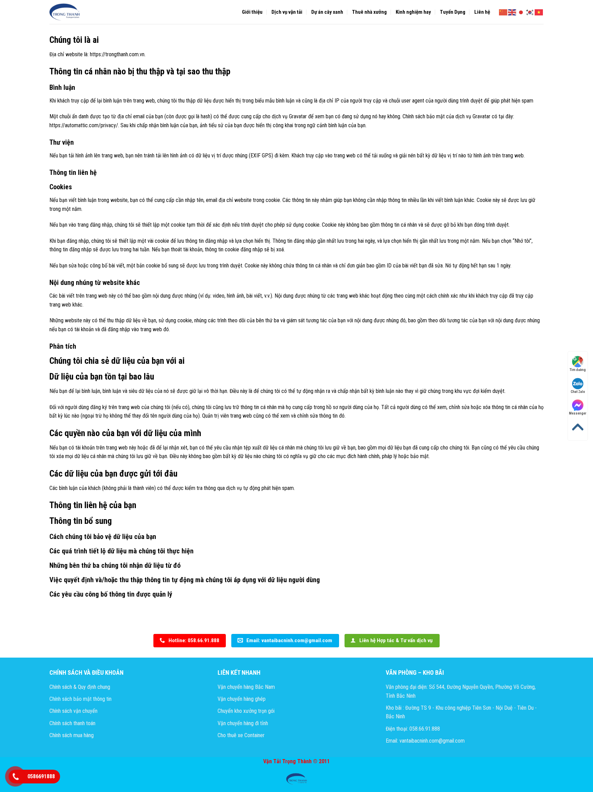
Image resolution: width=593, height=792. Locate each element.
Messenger (577, 414)
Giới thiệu (252, 12)
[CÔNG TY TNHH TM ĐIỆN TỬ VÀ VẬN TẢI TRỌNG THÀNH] (64, 12)
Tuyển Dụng (452, 12)
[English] (512, 11)
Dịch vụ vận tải (286, 12)
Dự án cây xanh (327, 12)
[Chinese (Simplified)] (503, 11)
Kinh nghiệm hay (413, 12)
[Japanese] (521, 11)
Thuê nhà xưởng (369, 12)
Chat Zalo (578, 392)
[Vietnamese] (539, 11)
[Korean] (530, 11)
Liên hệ (482, 12)
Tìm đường (578, 370)
